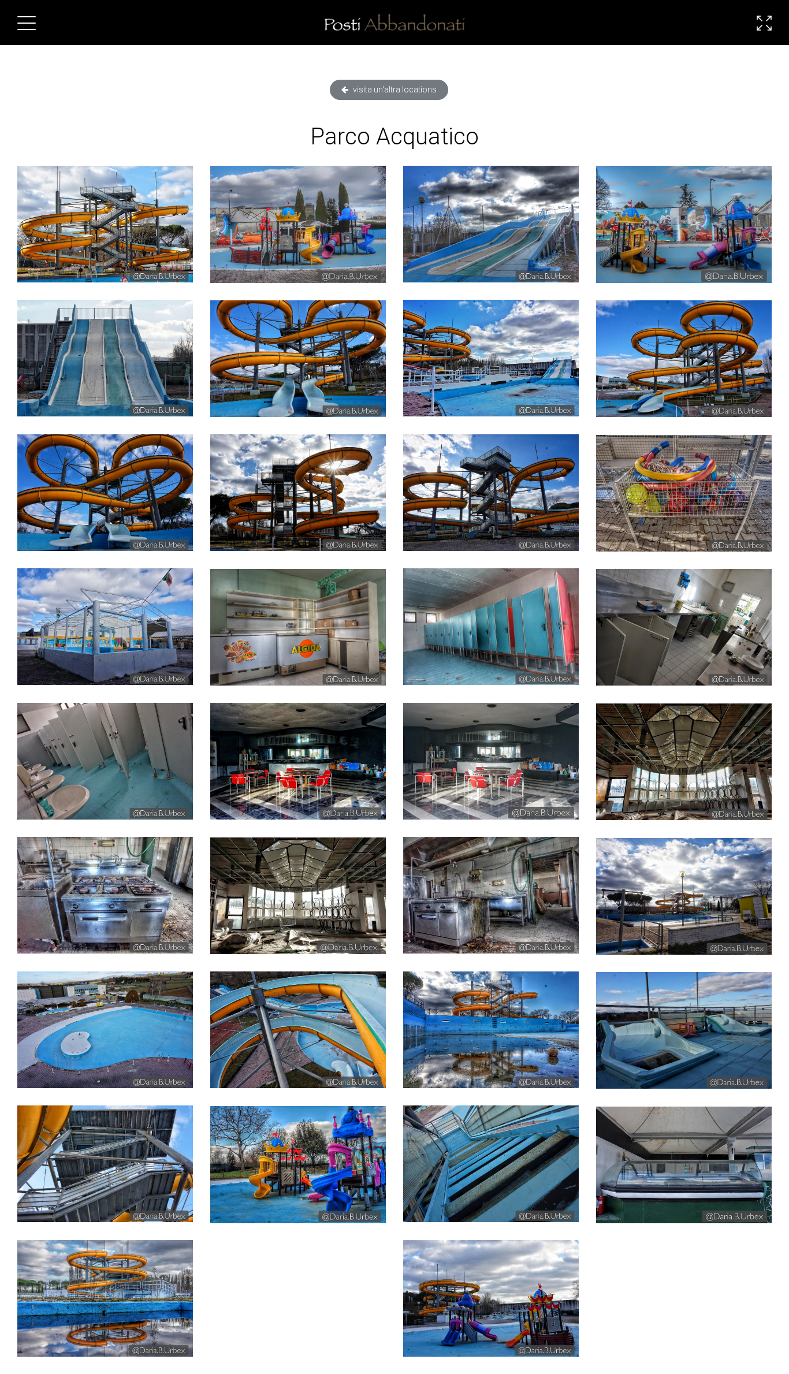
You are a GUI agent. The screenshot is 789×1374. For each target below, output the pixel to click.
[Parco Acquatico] (105, 224)
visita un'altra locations (394, 89)
